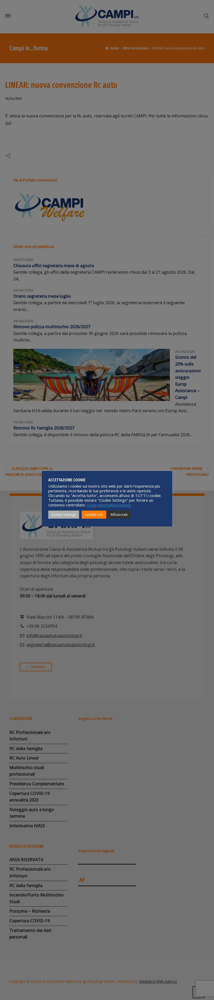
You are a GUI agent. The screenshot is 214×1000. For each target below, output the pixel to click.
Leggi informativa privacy (109, 504)
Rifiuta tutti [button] (119, 514)
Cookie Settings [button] (63, 514)
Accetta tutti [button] (94, 514)
